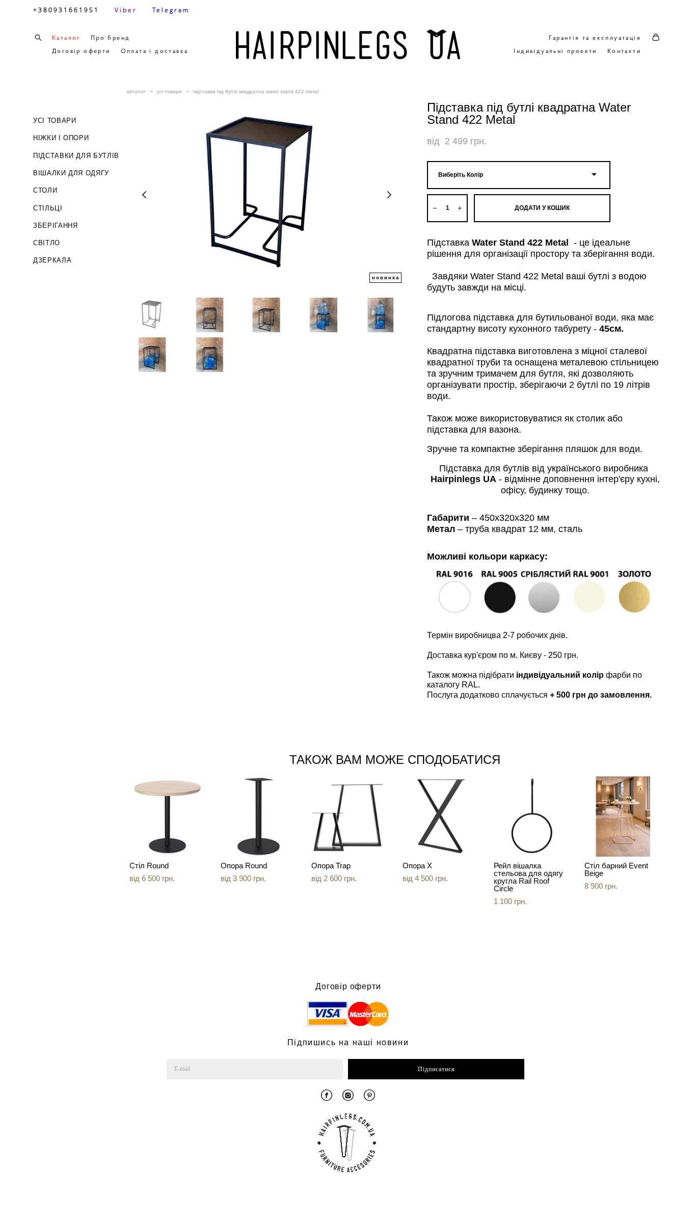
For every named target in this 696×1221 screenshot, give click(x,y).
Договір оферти (81, 51)
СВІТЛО (46, 243)
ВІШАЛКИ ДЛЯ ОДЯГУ (71, 173)
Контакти (624, 51)
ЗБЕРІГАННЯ (55, 225)
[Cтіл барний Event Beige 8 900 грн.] (622, 816)
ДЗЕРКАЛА (52, 260)
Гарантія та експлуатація (595, 37)
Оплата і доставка (155, 51)
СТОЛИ (45, 190)
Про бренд (110, 37)
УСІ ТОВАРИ (54, 120)
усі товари (169, 91)
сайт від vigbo (641, 1197)
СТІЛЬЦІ (48, 208)
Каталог (66, 37)
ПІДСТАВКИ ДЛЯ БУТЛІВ (76, 156)
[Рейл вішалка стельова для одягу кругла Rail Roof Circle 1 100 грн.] (531, 816)
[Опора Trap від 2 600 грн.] (349, 816)
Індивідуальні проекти (555, 51)
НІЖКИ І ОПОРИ (61, 138)
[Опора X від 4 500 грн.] (440, 816)
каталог (136, 91)
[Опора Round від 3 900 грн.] (258, 816)
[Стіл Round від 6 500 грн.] (167, 816)
